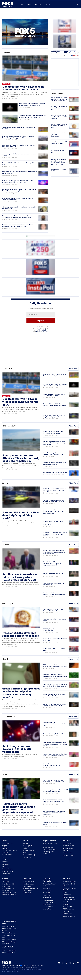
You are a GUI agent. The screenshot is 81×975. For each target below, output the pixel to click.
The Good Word (48, 902)
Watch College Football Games (9, 929)
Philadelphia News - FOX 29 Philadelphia (49, 848)
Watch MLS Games (8, 952)
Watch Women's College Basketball (8, 947)
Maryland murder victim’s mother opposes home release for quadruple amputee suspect (17, 225)
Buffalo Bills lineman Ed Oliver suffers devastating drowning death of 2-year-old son (54, 490)
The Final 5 (46, 893)
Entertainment (9, 716)
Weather (26, 840)
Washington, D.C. (7, 843)
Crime (4, 857)
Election (65, 850)
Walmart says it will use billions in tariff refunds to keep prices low (55, 790)
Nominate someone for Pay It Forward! (30, 889)
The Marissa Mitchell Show (49, 885)
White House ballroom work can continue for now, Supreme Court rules (55, 574)
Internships (66, 911)
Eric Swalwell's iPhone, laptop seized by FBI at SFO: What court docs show (54, 593)
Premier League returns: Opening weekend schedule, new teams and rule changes (54, 522)
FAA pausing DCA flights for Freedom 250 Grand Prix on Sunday (19, 154)
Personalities (67, 895)
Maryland (5, 848)
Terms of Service (42, 332)
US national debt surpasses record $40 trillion (55, 823)
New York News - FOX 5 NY (50, 844)
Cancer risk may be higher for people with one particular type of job (54, 705)
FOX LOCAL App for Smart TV (69, 889)
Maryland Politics (68, 846)
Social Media (67, 902)
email (77, 962)
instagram (70, 962)
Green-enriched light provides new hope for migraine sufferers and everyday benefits (21, 693)
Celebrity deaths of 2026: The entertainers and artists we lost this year (54, 724)
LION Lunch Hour (28, 882)
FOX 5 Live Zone (48, 900)
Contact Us (66, 892)
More (47, 4)
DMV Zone (46, 888)
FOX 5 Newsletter (68, 897)
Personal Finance (7, 869)
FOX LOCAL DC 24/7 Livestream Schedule (9, 894)
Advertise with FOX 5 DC (69, 885)
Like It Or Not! (47, 890)
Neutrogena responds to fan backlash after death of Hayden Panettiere (55, 755)
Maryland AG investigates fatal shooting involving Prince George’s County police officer (18, 137)
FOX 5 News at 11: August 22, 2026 (58, 170)
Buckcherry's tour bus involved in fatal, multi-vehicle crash (17, 748)
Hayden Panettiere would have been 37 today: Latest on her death (54, 764)
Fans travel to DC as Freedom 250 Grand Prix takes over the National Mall (19, 172)
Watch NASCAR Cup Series (8, 936)
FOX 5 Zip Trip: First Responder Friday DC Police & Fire (55, 629)
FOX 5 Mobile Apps (69, 899)
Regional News (49, 840)
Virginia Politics (68, 848)
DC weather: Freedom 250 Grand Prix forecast (59, 142)
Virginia (4, 846)
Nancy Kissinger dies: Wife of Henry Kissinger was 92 (54, 584)
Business (5, 862)
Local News (7, 368)
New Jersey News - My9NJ (49, 852)
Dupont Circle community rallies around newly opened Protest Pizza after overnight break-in (19, 190)
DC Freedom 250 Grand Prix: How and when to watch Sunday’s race (32, 104)
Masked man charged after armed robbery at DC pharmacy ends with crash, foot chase (17, 181)
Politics (5, 545)
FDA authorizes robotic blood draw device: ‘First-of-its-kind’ (54, 695)
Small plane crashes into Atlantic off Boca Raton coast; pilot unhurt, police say (20, 458)
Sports (5, 483)
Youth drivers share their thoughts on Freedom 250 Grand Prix (58, 116)
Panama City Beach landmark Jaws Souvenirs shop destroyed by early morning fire (54, 442)
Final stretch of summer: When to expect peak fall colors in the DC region (17, 199)
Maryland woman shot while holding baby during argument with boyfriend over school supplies (17, 216)
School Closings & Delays (28, 851)
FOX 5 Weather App (29, 855)
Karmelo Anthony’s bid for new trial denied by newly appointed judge (54, 453)
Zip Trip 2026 (27, 893)
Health (5, 659)
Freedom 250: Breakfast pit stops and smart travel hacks (59, 125)
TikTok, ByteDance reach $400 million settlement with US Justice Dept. (19, 207)
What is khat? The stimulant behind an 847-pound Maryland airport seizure (55, 685)
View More (73, 369)
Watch (5, 879)
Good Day (27, 879)
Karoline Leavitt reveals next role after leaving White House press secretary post (20, 577)
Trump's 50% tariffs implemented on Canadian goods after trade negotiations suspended (54, 563)
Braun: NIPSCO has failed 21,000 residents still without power (53, 432)
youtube (59, 962)
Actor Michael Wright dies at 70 (53, 734)
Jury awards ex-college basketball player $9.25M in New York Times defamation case (54, 511)
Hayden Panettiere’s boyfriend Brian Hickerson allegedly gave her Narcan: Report (55, 744)
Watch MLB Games (8, 933)
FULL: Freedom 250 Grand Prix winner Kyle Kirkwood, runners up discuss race (59, 99)
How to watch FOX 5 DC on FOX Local (9, 889)
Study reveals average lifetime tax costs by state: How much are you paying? (54, 801)
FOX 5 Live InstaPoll (69, 882)
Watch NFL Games (8, 926)
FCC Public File (67, 906)
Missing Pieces (47, 909)
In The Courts (47, 898)
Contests (66, 904)
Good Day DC (8, 603)
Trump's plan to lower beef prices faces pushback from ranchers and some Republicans (54, 552)
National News (9, 426)
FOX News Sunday (8, 871)
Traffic (25, 848)
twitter (66, 962)
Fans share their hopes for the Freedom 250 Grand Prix (59, 107)
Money (5, 774)
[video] (74, 99)
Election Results (68, 853)
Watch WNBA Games (9, 950)
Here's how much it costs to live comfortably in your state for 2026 (53, 781)
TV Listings (5, 882)
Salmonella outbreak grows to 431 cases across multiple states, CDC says (55, 675)
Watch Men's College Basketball (9, 943)
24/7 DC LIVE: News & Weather (9, 851)
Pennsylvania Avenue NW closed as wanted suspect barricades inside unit (18, 146)
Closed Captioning (69, 916)
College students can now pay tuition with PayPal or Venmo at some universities (54, 812)
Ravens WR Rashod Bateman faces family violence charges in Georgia (54, 501)
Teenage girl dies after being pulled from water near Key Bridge (19, 128)
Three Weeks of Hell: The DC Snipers (49, 905)
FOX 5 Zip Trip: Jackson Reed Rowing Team (54, 619)
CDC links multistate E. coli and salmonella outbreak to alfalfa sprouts (55, 665)
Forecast (25, 843)
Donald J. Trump (68, 855)
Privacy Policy (42, 330)
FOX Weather (27, 857)
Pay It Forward (27, 886)
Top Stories (6, 874)
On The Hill (46, 895)
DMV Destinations (28, 884)
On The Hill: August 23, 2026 (58, 151)
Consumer (5, 864)
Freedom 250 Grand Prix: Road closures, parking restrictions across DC (33, 116)
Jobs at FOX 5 (67, 914)
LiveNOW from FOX (8, 884)
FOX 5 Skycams (27, 846)
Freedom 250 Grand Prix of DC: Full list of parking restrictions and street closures (55, 534)
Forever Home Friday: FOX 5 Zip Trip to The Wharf (55, 639)
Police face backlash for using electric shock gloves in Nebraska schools (55, 473)
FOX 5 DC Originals (47, 880)
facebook (62, 962)
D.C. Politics (67, 843)
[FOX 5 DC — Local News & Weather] (8, 4)
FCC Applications (68, 909)
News (4, 840)
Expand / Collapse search (77, 4)
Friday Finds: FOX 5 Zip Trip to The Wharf (54, 649)
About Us (67, 879)
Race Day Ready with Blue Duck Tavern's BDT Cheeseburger (59, 134)
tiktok (74, 962)
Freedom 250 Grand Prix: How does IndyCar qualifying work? (19, 163)
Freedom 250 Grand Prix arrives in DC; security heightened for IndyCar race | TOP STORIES (58, 162)
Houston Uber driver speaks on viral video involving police (54, 463)
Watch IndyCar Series (9, 939)
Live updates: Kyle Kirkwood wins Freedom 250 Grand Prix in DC (23, 88)
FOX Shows (6, 886)
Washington (55, 52)
